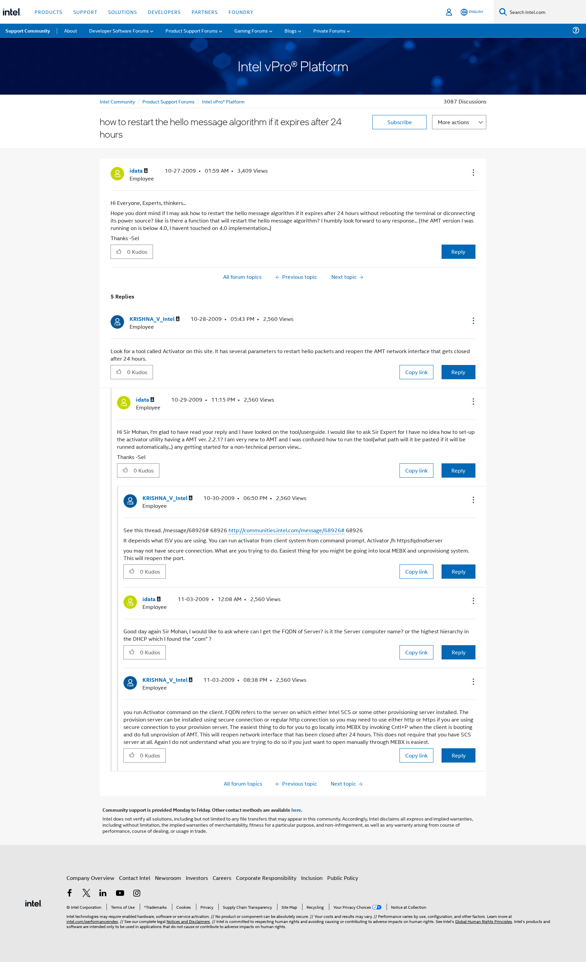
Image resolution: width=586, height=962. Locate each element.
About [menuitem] (70, 30)
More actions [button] (453, 122)
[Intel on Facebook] (69, 894)
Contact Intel (134, 878)
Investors (197, 878)
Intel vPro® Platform (223, 101)
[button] (473, 172)
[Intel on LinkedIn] (103, 894)
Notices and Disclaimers (188, 921)
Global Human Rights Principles (483, 921)
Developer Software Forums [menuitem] (119, 30)
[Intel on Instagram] (136, 894)
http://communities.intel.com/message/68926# (287, 530)
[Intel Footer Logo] (33, 902)
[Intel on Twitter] (86, 894)
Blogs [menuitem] (291, 30)
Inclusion (312, 878)
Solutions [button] (122, 11)
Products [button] (48, 11)
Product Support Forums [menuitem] (191, 30)
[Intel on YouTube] (120, 894)
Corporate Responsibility (266, 878)
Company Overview (90, 878)
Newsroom (168, 878)
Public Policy (342, 878)
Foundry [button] (241, 11)
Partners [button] (205, 11)
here (296, 809)
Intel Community (117, 101)
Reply (458, 251)
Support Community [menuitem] (27, 30)
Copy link (416, 372)
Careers (222, 878)
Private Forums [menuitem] (329, 30)
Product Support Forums (168, 101)
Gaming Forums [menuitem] (251, 30)
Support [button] (85, 11)
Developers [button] (164, 11)
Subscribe (399, 122)
